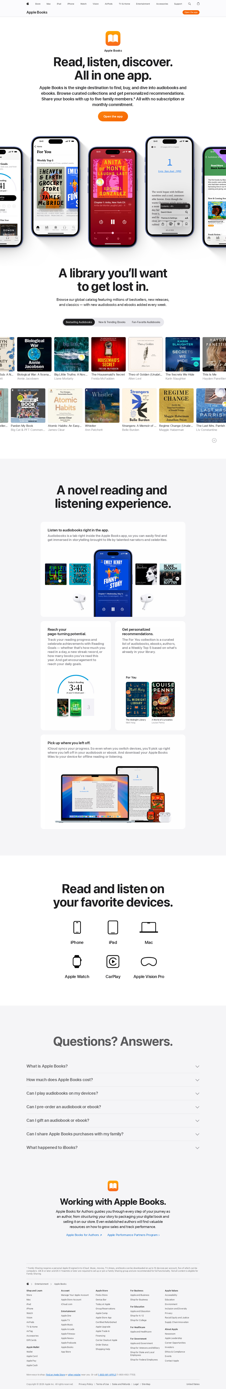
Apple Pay (31, 1361)
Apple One (66, 1315)
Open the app (191, 12)
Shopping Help (103, 1349)
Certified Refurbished (106, 1322)
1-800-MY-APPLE (107, 1375)
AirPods (30, 1322)
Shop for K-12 (137, 1315)
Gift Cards (31, 1340)
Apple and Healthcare (140, 1332)
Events (168, 1356)
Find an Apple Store (55, 1375)
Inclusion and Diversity (176, 1308)
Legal (136, 1384)
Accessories (32, 1336)
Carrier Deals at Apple (106, 1340)
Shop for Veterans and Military (145, 1348)
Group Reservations (105, 1308)
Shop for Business (139, 1299)
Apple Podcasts (68, 1343)
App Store (66, 1352)
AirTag (29, 1331)
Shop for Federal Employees (144, 1360)
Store (29, 1295)
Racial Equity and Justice (177, 1317)
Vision (29, 1317)
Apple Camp (102, 1313)
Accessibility (171, 1295)
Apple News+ (67, 1338)
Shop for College (138, 1320)
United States (193, 1384)
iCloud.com (66, 1304)
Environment (171, 1304)
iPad (28, 1304)
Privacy (169, 1313)
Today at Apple (103, 1304)
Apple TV (65, 1320)
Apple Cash (32, 1365)
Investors (169, 1347)
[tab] (79, 322)
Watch (29, 1313)
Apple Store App (103, 1317)
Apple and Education (140, 1311)
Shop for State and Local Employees (142, 1353)
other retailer (74, 1375)
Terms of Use (102, 1384)
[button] (189, 4)
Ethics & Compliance (175, 1352)
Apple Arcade (67, 1329)
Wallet (29, 1352)
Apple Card (31, 1356)
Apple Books (36, 12)
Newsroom (170, 1334)
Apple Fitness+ (68, 1334)
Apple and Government (141, 1343)
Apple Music (67, 1324)
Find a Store (102, 1295)
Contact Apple (172, 1361)
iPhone (29, 1308)
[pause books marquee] (214, 440)
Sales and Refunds (121, 1384)
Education (170, 1299)
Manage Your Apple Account (75, 1295)
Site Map (146, 1384)
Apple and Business (139, 1295)
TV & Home (32, 1327)
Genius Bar (101, 1299)
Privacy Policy (86, 1384)
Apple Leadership (173, 1338)
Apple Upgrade (103, 1327)
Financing (100, 1336)
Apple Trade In (103, 1331)
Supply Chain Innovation (177, 1322)
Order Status (102, 1345)
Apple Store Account (71, 1299)
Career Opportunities (175, 1343)
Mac (28, 1299)
